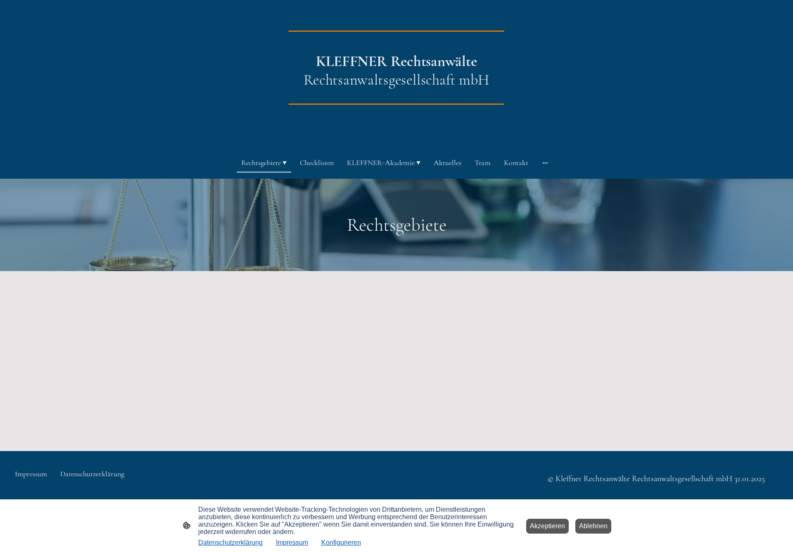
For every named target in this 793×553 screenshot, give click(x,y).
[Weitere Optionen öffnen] (545, 162)
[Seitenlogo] (396, 135)
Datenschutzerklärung (230, 542)
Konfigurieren (341, 542)
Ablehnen (593, 525)
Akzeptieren (547, 525)
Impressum (292, 542)
